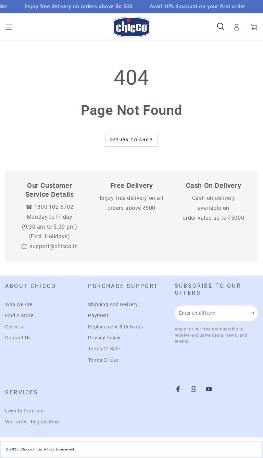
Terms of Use (103, 360)
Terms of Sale (104, 348)
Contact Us (18, 337)
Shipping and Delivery (113, 304)
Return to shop (131, 140)
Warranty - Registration (32, 421)
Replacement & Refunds (115, 326)
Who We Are (19, 304)
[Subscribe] (254, 313)
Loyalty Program (24, 410)
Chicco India (31, 449)
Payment (98, 315)
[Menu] (9, 27)
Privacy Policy (104, 337)
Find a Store (19, 315)
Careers (14, 326)
